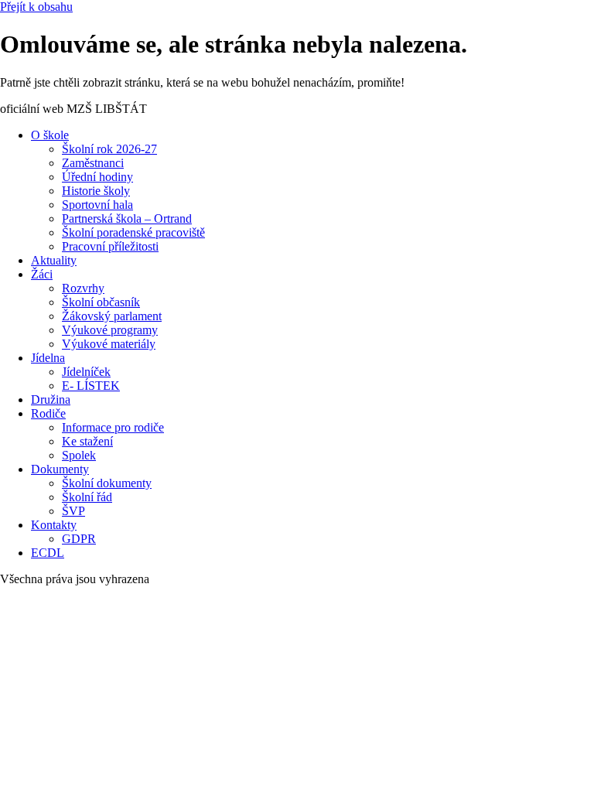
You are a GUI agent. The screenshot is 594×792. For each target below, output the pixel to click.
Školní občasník (101, 302)
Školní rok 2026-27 (109, 148)
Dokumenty (60, 469)
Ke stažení (87, 441)
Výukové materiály (108, 343)
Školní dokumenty (107, 483)
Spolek (79, 455)
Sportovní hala (97, 204)
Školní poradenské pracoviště (133, 232)
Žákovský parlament (112, 316)
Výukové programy (110, 329)
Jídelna (48, 357)
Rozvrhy (83, 288)
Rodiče (48, 413)
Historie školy (96, 190)
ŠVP (73, 510)
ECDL (47, 552)
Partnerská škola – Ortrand (127, 218)
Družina (50, 399)
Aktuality (54, 260)
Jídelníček (86, 371)
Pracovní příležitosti (110, 246)
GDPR (79, 538)
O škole (50, 135)
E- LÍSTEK (91, 385)
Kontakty (54, 524)
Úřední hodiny (97, 176)
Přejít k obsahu (36, 6)
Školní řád (87, 497)
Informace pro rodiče (113, 427)
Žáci (42, 274)
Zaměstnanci (93, 162)
